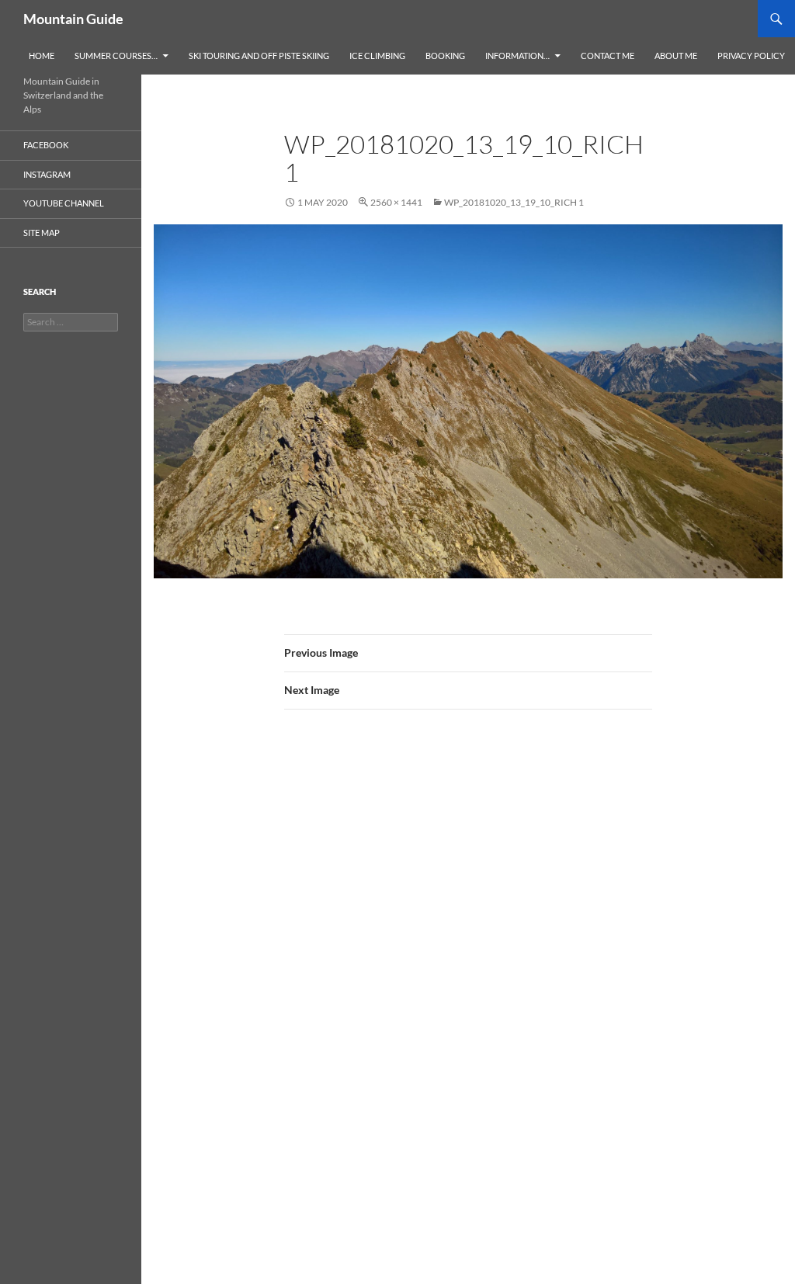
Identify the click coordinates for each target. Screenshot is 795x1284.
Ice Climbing (377, 55)
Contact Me (607, 55)
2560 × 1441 (396, 202)
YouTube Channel (63, 203)
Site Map (41, 232)
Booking (445, 55)
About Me (675, 55)
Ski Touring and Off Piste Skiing (259, 55)
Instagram (47, 174)
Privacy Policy (751, 55)
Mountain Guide (73, 18)
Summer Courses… (116, 55)
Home (41, 55)
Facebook (45, 145)
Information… (517, 55)
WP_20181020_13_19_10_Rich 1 (514, 202)
